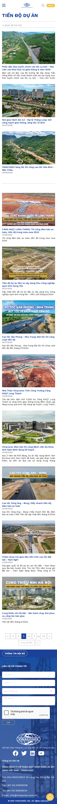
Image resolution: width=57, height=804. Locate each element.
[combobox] (28, 691)
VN (50, 5)
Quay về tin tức (12, 25)
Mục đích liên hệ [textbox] (11, 691)
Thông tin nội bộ (15, 653)
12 (43, 636)
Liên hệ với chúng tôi (14, 666)
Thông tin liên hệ (10, 761)
